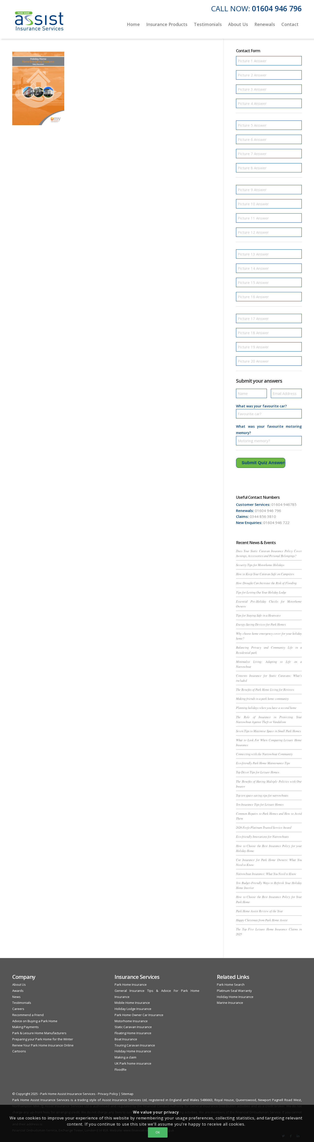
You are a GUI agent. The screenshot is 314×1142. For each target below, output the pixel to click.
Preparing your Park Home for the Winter (42, 1039)
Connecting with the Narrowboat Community (264, 754)
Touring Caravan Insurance (135, 1045)
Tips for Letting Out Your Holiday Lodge (261, 592)
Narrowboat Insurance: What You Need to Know (266, 874)
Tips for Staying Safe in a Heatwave (258, 615)
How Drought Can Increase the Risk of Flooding (266, 583)
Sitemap (127, 1094)
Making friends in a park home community (262, 698)
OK (158, 1132)
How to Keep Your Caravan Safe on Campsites (265, 574)
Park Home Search (231, 984)
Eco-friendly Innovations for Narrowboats (262, 836)
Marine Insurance (230, 1002)
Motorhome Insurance (131, 1021)
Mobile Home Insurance (132, 1002)
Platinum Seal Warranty (234, 990)
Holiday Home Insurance (133, 1051)
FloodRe (121, 1069)
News (16, 997)
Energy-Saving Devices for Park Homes (261, 624)
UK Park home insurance (133, 1063)
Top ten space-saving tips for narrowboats (262, 795)
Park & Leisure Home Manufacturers (39, 1033)
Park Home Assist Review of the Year (259, 911)
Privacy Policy (108, 1094)
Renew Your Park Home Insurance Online (43, 1045)
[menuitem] (133, 24)
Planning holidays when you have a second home (266, 707)
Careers (18, 1009)
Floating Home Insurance (133, 1033)
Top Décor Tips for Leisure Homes (257, 772)
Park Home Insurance (131, 984)
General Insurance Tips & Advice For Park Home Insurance (157, 993)
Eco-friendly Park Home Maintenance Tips (263, 763)
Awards (18, 990)
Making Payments (25, 1027)
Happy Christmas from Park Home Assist (262, 920)
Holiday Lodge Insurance (133, 1009)
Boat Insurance (126, 1039)
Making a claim (125, 1057)
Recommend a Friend (28, 1015)
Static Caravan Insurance (133, 1027)
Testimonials (21, 1002)
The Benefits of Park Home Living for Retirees (265, 689)
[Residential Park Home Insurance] (39, 24)
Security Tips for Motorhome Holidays (260, 565)
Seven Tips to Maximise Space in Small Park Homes (268, 731)
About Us (19, 984)
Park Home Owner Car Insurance (139, 1015)
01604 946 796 (277, 8)
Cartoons (19, 1051)
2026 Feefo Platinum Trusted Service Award (263, 827)
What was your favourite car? (261, 406)
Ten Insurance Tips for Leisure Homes (260, 804)
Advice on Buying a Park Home (34, 1021)
